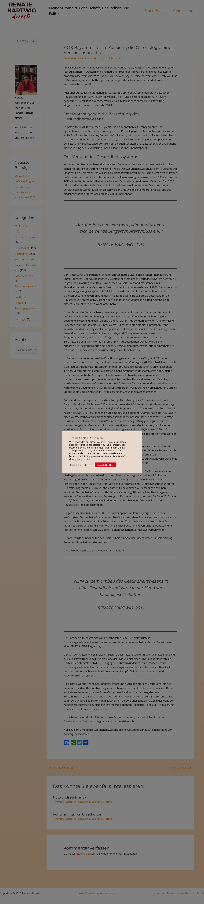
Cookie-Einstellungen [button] (81, 464)
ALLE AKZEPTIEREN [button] (105, 464)
